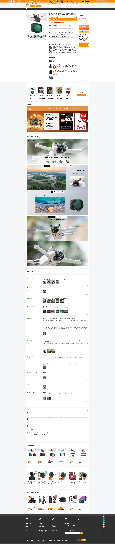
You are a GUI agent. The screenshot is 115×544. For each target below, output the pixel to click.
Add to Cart (84, 26)
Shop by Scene (32, 6)
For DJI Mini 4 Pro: (51, 27)
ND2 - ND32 (65, 25)
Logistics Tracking (54, 530)
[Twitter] (70, 525)
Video (27, 530)
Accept (83, 539)
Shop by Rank (38, 6)
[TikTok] (75, 525)
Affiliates (40, 534)
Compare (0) (81, 3)
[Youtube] (73, 525)
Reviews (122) (33, 136)
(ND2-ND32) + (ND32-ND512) (53, 25)
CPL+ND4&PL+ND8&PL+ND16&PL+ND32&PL (64, 32)
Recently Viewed (76, 3)
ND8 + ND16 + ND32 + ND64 (53, 36)
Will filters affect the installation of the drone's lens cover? (38, 432)
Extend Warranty (54, 529)
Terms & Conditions (42, 526)
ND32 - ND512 (70, 25)
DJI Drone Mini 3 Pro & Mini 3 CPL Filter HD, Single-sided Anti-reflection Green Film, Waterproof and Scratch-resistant (52, 459)
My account (53, 525)
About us (27, 525)
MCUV (62, 25)
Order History (54, 526)
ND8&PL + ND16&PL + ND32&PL (63, 36)
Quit (78, 539)
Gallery (27, 531)
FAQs (38, 136)
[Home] (27, 5)
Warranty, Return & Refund (43, 530)
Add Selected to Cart (81, 95)
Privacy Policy (41, 525)
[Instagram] (68, 525)
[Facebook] (65, 525)
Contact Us (27, 526)
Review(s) (56, 17)
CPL (59, 25)
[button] (28, 177)
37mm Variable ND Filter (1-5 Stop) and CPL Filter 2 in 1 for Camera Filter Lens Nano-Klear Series (62, 482)
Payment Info (41, 529)
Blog (26, 529)
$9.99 (84, 40)
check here (61, 55)
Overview (29, 136)
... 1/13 (57, 404)
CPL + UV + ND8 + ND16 (52, 32)
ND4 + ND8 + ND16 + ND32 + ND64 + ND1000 (63, 34)
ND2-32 (50, 34)
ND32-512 (53, 34)
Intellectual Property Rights (43, 531)
